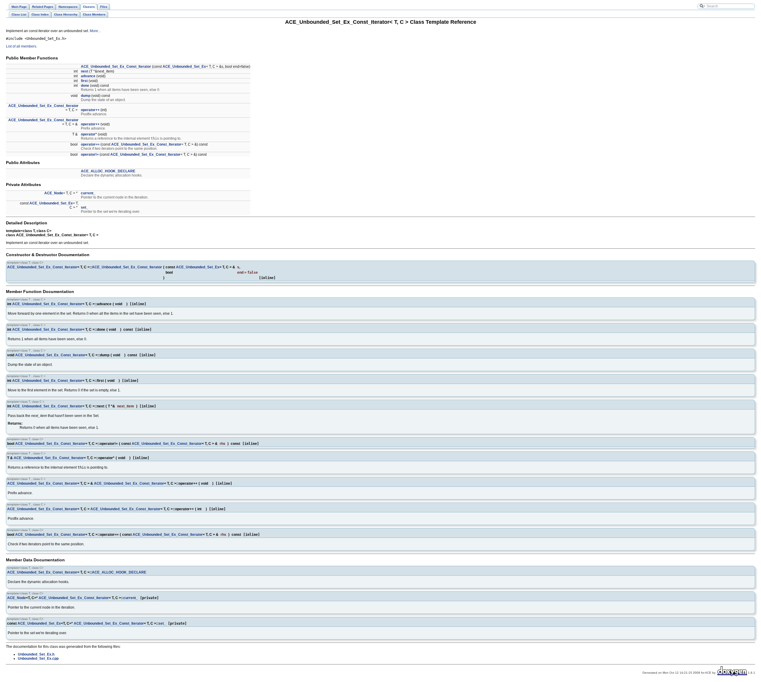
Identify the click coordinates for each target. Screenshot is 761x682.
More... (95, 31)
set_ (84, 207)
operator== (90, 144)
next (84, 71)
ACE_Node (53, 193)
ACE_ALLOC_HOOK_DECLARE (108, 171)
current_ (88, 193)
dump (85, 96)
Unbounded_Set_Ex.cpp (38, 658)
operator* (89, 134)
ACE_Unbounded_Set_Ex (184, 66)
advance (88, 76)
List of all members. (21, 46)
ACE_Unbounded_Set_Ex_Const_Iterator (116, 66)
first (84, 81)
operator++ (90, 110)
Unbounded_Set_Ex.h (36, 654)
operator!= (90, 154)
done (85, 86)
